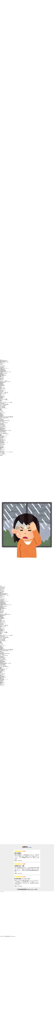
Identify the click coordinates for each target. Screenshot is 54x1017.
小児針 (1, 445)
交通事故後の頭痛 (3, 371)
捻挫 (0, 408)
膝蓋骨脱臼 (2, 429)
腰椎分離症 (2, 374)
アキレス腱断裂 (2, 403)
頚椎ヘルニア (2, 389)
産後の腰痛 (2, 441)
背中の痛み (2, 390)
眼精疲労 (1, 629)
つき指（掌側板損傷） (3, 433)
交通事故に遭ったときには (4, 368)
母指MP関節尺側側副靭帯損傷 (4, 420)
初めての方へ (2, 451)
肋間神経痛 (2, 391)
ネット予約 (2, 891)
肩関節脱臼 (2, 384)
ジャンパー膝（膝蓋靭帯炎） (4, 404)
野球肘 (1, 410)
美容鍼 (1, 364)
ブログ (1, 454)
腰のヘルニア (2, 378)
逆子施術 (1, 443)
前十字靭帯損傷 (2, 406)
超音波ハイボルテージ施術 (4, 362)
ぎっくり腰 (2, 450)
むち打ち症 (2, 367)
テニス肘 (1, 411)
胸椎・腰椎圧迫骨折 (3, 375)
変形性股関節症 (2, 428)
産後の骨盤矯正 (2, 675)
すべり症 (1, 380)
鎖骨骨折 (1, 383)
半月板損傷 (2, 436)
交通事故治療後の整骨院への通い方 (5, 371)
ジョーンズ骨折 (2, 425)
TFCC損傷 (1, 652)
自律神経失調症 (2, 396)
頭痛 (0, 394)
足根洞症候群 (2, 415)
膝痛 (0, 435)
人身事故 (1, 372)
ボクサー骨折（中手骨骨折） (4, 666)
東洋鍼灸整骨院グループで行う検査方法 (2, 589)
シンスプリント (2, 412)
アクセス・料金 (2, 586)
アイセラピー (2, 597)
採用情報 (1, 455)
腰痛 (0, 376)
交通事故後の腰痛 (3, 370)
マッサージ (2, 366)
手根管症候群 (2, 426)
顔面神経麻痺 (2, 397)
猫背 (0, 401)
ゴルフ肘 (1, 643)
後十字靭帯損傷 (3, 407)
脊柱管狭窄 (2, 379)
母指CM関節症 (2, 421)
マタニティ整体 (2, 444)
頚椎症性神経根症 (3, 382)
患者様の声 (2, 590)
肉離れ (1, 409)
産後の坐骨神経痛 (3, 440)
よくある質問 (2, 453)
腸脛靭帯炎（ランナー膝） (4, 636)
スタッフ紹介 (2, 452)
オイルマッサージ (3, 363)
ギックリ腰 (2, 377)
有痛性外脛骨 (2, 423)
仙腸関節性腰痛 (2, 606)
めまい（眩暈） (2, 394)
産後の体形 (2, 439)
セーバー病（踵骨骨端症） (4, 422)
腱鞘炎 (1, 434)
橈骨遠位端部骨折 (3, 424)
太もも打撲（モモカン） (4, 408)
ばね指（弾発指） (3, 431)
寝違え (1, 387)
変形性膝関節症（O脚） (4, 668)
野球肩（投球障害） (3, 405)
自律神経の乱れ (2, 449)
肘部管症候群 (2, 419)
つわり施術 (2, 446)
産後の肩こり (2, 440)
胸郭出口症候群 (2, 620)
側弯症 (1, 400)
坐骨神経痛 (2, 378)
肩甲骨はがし (2, 362)
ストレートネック (3, 401)
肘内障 (1, 418)
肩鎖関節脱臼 (2, 385)
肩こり (1, 386)
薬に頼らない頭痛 (3, 393)
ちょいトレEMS (2, 365)
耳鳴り (1, 395)
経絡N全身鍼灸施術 (3, 361)
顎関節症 (1, 398)
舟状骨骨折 (2, 424)
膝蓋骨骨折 (2, 427)
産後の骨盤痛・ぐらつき (4, 442)
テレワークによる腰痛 (3, 613)
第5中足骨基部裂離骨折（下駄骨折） (6, 430)
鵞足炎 (1, 413)
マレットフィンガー (3, 432)
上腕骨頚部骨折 (2, 385)
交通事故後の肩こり (3, 369)
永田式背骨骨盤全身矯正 (4, 360)
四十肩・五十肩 (2, 388)
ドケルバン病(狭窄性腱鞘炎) (4, 417)
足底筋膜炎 (2, 414)
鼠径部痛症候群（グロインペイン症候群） (6, 417)
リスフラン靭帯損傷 (3, 659)
